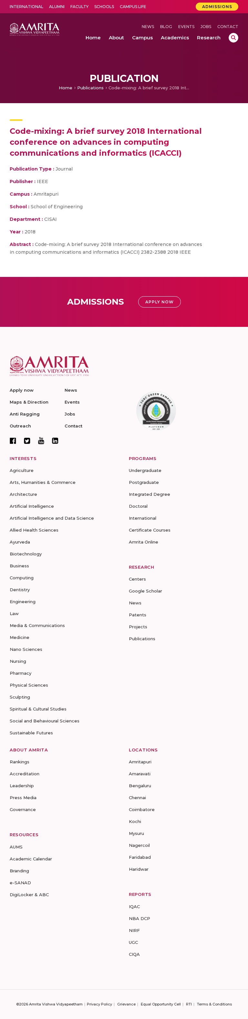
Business (19, 565)
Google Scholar (145, 590)
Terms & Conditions (214, 1004)
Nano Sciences (26, 649)
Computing (22, 577)
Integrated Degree (149, 494)
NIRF (134, 930)
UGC (133, 942)
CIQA (134, 954)
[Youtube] (41, 440)
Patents (137, 614)
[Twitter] (27, 440)
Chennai (137, 797)
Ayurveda (20, 541)
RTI (189, 1004)
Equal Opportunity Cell (161, 1004)
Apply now (22, 390)
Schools (104, 6)
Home (65, 87)
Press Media (23, 797)
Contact (227, 26)
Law (14, 613)
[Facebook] (13, 440)
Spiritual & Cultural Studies (38, 708)
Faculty (79, 6)
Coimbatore (142, 809)
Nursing (18, 661)
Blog (166, 26)
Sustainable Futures (31, 732)
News (148, 26)
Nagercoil (139, 845)
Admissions (217, 6)
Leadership (22, 785)
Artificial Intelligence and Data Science (52, 518)
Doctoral (138, 506)
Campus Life (133, 6)
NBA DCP (139, 918)
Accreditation (24, 773)
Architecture (23, 494)
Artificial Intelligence (32, 506)
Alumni (57, 6)
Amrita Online (143, 541)
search (233, 38)
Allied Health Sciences (34, 530)
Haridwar (139, 869)
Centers (137, 579)
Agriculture (22, 470)
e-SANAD (20, 882)
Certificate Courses (149, 530)
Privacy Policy (99, 1004)
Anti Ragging (25, 413)
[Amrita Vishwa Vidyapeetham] (34, 29)
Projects (138, 626)
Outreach (20, 425)
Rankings (19, 761)
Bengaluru (140, 785)
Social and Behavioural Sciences (44, 720)
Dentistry (20, 589)
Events (186, 26)
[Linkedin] (55, 440)
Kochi (135, 821)
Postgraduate (144, 482)
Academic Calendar (31, 858)
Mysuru (136, 833)
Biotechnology (26, 553)
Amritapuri (140, 761)
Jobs (206, 26)
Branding (19, 870)
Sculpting (20, 697)
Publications (90, 87)
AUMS (16, 846)
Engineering (23, 601)
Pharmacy (20, 673)
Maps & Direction (29, 402)
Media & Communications (37, 625)
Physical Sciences (29, 685)
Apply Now (159, 301)
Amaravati (139, 773)
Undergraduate (145, 470)
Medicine (19, 637)
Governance (23, 809)
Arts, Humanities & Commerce (43, 482)
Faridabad (140, 857)
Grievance (126, 1004)
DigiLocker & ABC (29, 894)
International (26, 6)
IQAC (134, 906)
